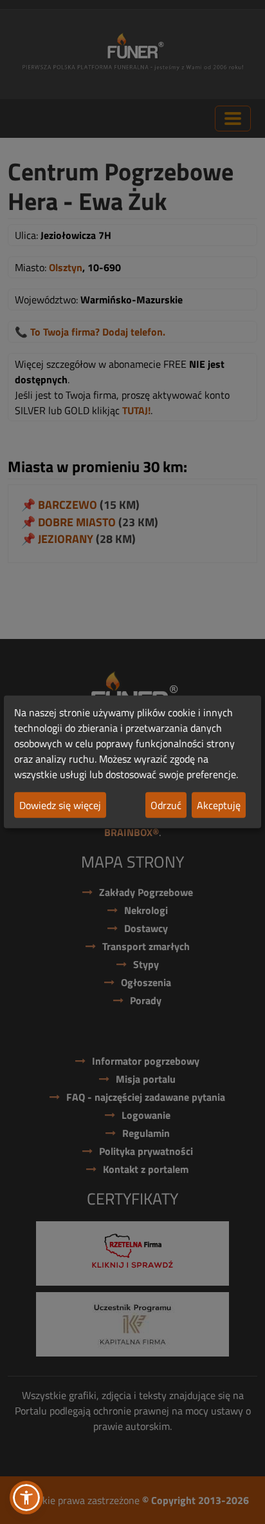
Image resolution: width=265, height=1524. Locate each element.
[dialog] (132, 762)
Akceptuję (219, 805)
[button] (26, 1497)
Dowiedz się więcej (60, 805)
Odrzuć (166, 805)
